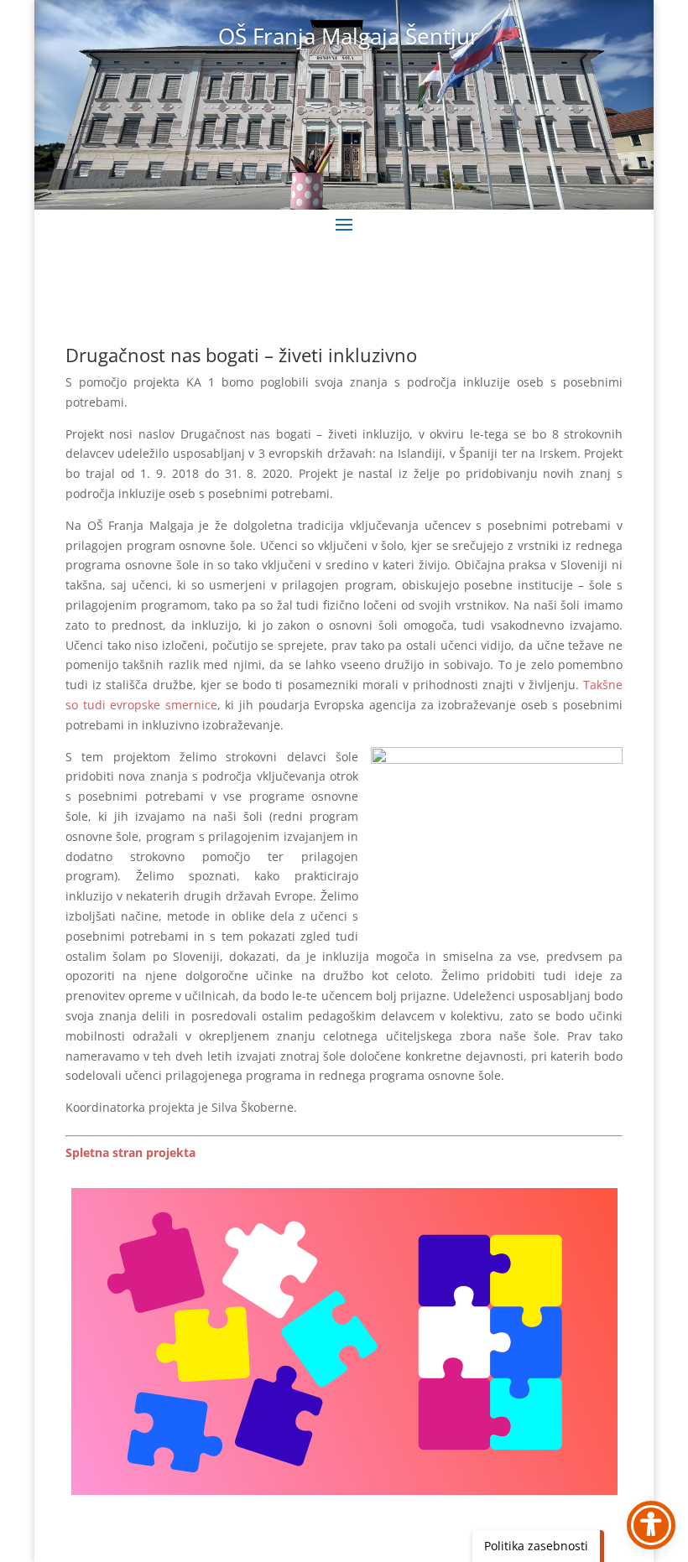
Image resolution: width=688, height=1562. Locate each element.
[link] (130, 1152)
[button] (344, 223)
